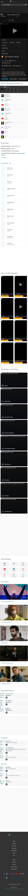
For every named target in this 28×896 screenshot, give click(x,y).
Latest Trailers (5, 582)
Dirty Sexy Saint (5, 294)
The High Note (18, 294)
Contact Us (14, 862)
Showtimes (14, 848)
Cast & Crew (4, 163)
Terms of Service (14, 866)
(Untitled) (17, 316)
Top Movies (4, 738)
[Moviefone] (14, 2)
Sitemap (14, 864)
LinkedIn (14, 570)
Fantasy (3, 62)
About (14, 859)
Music (9, 62)
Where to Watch (10, 83)
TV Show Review (9, 710)
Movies (14, 841)
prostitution (4, 157)
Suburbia (3, 316)
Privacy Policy (14, 869)
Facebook (3, 66)
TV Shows (14, 843)
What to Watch (14, 850)
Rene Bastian (15, 150)
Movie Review (8, 695)
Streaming (14, 845)
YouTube (4, 570)
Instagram (23, 565)
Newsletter (21, 873)
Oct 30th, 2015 (13, 60)
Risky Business (5, 360)
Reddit (6, 66)
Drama (6, 62)
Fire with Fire (17, 338)
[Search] (25, 4)
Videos (14, 852)
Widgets (23, 873)
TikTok (19, 873)
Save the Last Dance (19, 360)
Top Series (4, 764)
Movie (17, 16)
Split (3, 338)
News (14, 855)
